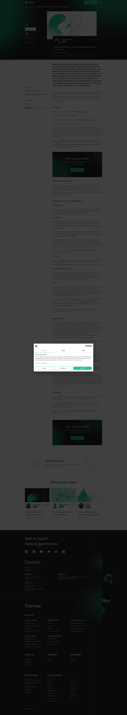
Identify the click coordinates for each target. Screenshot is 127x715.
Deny (44, 368)
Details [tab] (63, 350)
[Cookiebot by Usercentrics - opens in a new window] (86, 346)
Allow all (83, 368)
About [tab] (83, 350)
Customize (62, 368)
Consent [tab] (44, 350)
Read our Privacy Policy (41, 363)
